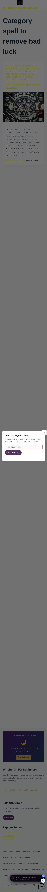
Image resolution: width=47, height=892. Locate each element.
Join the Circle (13, 453)
